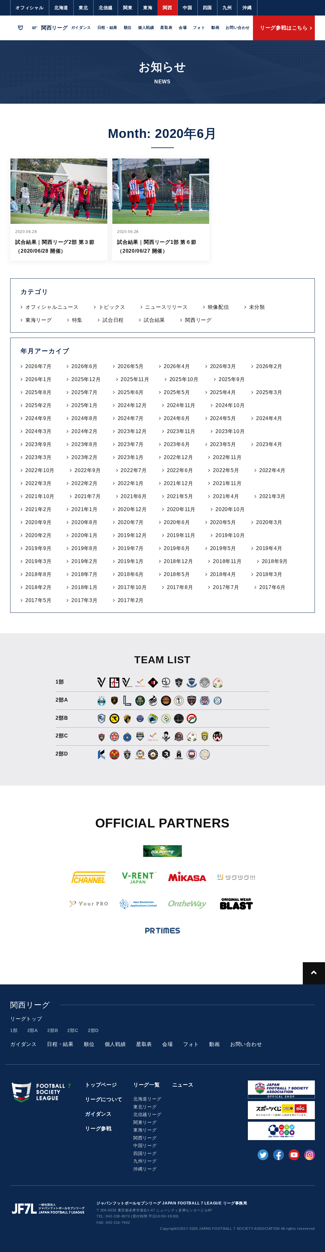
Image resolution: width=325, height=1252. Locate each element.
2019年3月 (38, 561)
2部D (93, 1030)
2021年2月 (38, 509)
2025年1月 (84, 405)
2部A (32, 1030)
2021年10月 (40, 496)
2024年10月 (230, 405)
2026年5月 (131, 366)
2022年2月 (84, 483)
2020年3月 (269, 522)
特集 (77, 320)
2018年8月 (38, 574)
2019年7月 (131, 548)
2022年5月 (226, 470)
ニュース (183, 1084)
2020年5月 (223, 522)
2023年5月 (223, 444)
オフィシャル (30, 7)
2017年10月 (132, 587)
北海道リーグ (147, 1098)
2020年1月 (84, 535)
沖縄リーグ (145, 1168)
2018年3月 (269, 574)
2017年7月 (226, 587)
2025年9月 (232, 379)
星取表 (166, 27)
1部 (14, 1030)
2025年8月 (38, 392)
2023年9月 (38, 444)
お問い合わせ (238, 27)
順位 (128, 27)
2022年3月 (38, 483)
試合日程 (113, 320)
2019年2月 (84, 561)
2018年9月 (275, 561)
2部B (52, 1030)
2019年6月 (177, 548)
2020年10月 (230, 509)
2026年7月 (38, 366)
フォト (199, 27)
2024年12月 (132, 405)
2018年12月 (178, 561)
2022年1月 (131, 483)
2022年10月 (40, 470)
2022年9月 (88, 470)
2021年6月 (134, 496)
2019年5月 (223, 548)
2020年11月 (181, 509)
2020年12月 (132, 509)
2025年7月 (84, 392)
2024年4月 (269, 418)
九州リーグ (145, 1161)
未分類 (257, 307)
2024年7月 (131, 418)
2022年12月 (178, 457)
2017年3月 (84, 600)
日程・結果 (107, 27)
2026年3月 (223, 366)
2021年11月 (227, 483)
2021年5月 (180, 496)
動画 (215, 27)
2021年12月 (178, 483)
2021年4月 (226, 496)
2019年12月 (132, 535)
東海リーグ (38, 320)
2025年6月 (131, 392)
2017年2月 (131, 600)
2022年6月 (180, 470)
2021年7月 (88, 496)
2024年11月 (181, 405)
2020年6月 (177, 522)
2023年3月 (38, 457)
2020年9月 (38, 522)
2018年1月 (84, 587)
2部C (72, 1030)
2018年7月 (84, 574)
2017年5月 (38, 600)
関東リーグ (145, 1122)
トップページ (101, 1084)
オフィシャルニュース (52, 307)
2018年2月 (38, 587)
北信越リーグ (147, 1114)
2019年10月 (230, 535)
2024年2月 (84, 431)
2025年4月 (223, 392)
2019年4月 (269, 548)
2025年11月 (135, 379)
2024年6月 (177, 418)
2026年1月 (38, 379)
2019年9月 (38, 548)
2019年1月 (131, 561)
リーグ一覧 (146, 1084)
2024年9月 (38, 418)
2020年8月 (84, 522)
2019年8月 (84, 548)
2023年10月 (230, 431)
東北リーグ (145, 1106)
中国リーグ (145, 1145)
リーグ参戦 (98, 1128)
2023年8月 (84, 444)
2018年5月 (177, 574)
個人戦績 (146, 27)
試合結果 (154, 320)
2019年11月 (181, 535)
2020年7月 (131, 522)
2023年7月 (131, 444)
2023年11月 (181, 431)
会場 (183, 27)
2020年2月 (38, 535)
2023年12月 (132, 431)
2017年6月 (272, 587)
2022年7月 (134, 470)
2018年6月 (131, 574)
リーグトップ (26, 1019)
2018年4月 (223, 574)
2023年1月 (131, 457)
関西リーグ (198, 320)
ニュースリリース (166, 307)
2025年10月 (184, 379)
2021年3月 (272, 496)
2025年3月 (269, 392)
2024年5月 (223, 418)
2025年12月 (86, 379)
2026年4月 (177, 366)
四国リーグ (145, 1153)
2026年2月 (269, 366)
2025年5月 (177, 392)
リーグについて (104, 1099)
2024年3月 (38, 431)
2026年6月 (84, 366)
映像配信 (218, 307)
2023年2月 (84, 457)
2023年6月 (177, 444)
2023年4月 (269, 444)
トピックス (112, 307)
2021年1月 (84, 509)
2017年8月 (180, 587)
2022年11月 (227, 457)
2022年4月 (272, 470)
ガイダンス (81, 27)
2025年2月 (38, 405)
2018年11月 (227, 561)
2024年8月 (84, 418)
